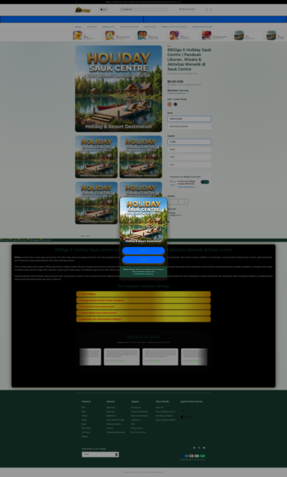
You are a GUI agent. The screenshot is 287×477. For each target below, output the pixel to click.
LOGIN (143, 251)
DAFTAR (143, 259)
